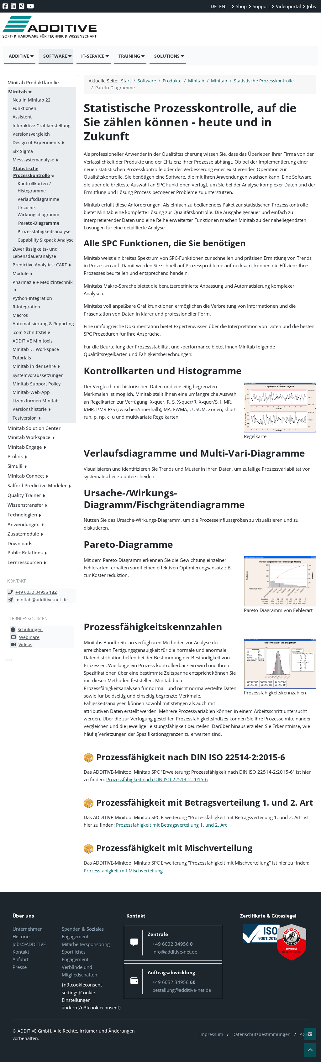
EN (222, 6)
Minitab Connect (26, 476)
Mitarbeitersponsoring (86, 944)
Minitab (17, 91)
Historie (21, 936)
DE (214, 6)
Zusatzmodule (23, 534)
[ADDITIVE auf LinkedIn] (14, 6)
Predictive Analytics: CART (40, 265)
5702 (8, 659)
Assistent (22, 117)
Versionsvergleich (31, 134)
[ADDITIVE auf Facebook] (6, 6)
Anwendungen (23, 524)
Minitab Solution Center (34, 428)
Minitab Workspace (29, 437)
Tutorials (22, 358)
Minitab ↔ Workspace (36, 349)
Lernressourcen (25, 562)
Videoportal (288, 6)
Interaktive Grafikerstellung (42, 125)
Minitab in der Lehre (34, 366)
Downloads (20, 543)
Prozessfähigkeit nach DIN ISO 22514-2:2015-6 (157, 779)
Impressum (211, 1034)
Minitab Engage (25, 447)
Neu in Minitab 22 (31, 100)
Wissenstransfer (25, 505)
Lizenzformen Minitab (36, 401)
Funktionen (24, 108)
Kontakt (21, 952)
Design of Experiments (36, 142)
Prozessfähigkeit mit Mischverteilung (123, 870)
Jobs (311, 6)
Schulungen (30, 629)
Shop (240, 6)
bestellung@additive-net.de (181, 990)
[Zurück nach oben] (310, 1050)
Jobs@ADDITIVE (29, 944)
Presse (20, 967)
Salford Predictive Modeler (37, 485)
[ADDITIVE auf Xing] (22, 6)
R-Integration (26, 307)
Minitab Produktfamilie (33, 82)
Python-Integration (32, 298)
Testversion (25, 418)
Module (21, 273)
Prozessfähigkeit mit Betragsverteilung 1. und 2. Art (171, 825)
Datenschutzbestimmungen (261, 1034)
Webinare (29, 637)
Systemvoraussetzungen (38, 375)
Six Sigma (23, 151)
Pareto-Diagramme (38, 223)
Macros (20, 315)
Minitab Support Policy (37, 384)
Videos (25, 644)
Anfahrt (21, 959)
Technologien (22, 514)
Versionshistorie (30, 409)
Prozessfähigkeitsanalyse (44, 231)
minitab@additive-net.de (41, 600)
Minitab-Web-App (31, 392)
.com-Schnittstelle (31, 332)
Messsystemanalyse (33, 160)
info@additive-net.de (174, 952)
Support (260, 6)
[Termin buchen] (310, 1034)
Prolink (15, 456)
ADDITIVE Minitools (33, 341)
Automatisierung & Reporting (43, 324)
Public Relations (25, 552)
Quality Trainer (24, 495)
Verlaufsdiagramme (38, 199)
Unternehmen (28, 929)
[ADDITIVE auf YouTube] (31, 6)
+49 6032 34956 (36, 592)
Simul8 (15, 466)
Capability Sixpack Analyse (46, 240)
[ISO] (261, 933)
